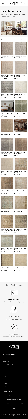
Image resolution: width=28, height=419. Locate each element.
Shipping (5, 367)
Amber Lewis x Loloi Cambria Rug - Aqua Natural (7, 211)
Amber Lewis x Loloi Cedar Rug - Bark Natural (19, 153)
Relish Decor (7, 414)
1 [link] (4, 276)
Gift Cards (5, 358)
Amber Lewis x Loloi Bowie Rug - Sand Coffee (6, 268)
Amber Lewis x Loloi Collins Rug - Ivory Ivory (20, 95)
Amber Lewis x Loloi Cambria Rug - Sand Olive (20, 230)
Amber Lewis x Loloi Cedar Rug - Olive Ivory (19, 114)
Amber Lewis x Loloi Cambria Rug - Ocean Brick (20, 172)
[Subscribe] (22, 403)
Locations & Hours (7, 380)
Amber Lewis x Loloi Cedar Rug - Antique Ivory (6, 172)
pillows (6, 16)
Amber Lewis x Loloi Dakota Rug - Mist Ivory (20, 76)
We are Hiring (6, 395)
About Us (5, 376)
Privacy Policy (20, 414)
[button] (2, 3)
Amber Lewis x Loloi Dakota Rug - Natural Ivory (7, 76)
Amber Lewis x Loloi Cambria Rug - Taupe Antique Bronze (7, 230)
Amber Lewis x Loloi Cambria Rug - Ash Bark (20, 249)
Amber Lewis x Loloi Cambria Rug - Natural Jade (20, 211)
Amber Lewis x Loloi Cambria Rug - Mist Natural (7, 249)
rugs (2, 16)
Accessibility (13, 414)
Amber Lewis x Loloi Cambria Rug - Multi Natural (20, 191)
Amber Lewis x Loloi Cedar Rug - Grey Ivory (19, 134)
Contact (5, 383)
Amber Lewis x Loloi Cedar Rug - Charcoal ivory (6, 153)
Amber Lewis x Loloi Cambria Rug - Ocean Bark (7, 191)
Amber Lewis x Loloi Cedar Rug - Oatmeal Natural (6, 134)
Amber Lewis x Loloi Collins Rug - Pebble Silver (7, 95)
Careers (4, 386)
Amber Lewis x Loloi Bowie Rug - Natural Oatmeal (20, 268)
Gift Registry (6, 361)
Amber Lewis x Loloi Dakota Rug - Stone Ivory (7, 57)
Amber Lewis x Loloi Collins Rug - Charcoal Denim (7, 114)
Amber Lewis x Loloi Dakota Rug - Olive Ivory (20, 57)
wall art (13, 16)
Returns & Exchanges (8, 364)
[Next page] (23, 276)
